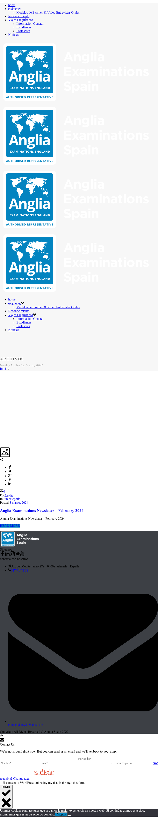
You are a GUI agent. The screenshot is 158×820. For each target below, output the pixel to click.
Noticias (13, 34)
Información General (29, 23)
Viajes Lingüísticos (20, 20)
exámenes (14, 8)
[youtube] (22, 555)
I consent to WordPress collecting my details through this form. (44, 782)
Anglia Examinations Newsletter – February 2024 (42, 510)
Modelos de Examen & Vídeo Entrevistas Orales (48, 12)
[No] (69, 815)
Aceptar (61, 814)
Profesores (23, 31)
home (11, 5)
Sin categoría (11, 499)
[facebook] (2, 555)
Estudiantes (23, 27)
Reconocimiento (18, 16)
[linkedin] (7, 555)
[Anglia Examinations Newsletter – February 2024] (0, 372)
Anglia (9, 495)
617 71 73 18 (19, 570)
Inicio (3, 368)
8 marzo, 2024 (18, 502)
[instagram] (12, 555)
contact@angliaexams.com (25, 724)
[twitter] (17, 555)
